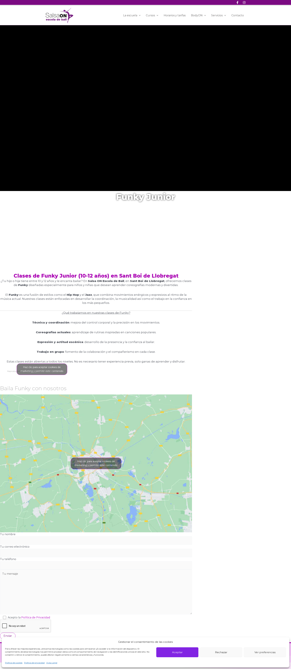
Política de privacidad (34, 662)
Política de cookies (13, 662)
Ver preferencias (265, 652)
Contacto (237, 15)
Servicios (217, 15)
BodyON (197, 15)
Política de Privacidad (35, 617)
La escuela (130, 15)
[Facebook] (237, 2)
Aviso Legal (51, 662)
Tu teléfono (8, 559)
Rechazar (221, 652)
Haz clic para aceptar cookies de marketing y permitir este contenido (42, 369)
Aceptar (177, 652)
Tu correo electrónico (14, 546)
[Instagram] (244, 2)
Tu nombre (7, 534)
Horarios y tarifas (175, 15)
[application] (139, 15)
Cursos (150, 15)
